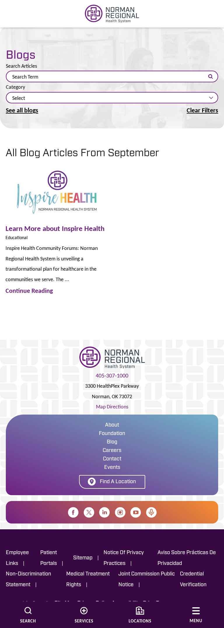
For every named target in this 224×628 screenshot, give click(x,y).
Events (112, 467)
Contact (112, 459)
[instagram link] (120, 512)
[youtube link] (135, 512)
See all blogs (22, 110)
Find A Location (118, 482)
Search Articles (21, 66)
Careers (112, 450)
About (112, 425)
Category (15, 87)
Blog (112, 442)
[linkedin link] (104, 512)
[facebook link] (73, 512)
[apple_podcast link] (151, 512)
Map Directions (112, 406)
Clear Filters (202, 110)
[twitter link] (89, 512)
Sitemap (82, 558)
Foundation (112, 433)
